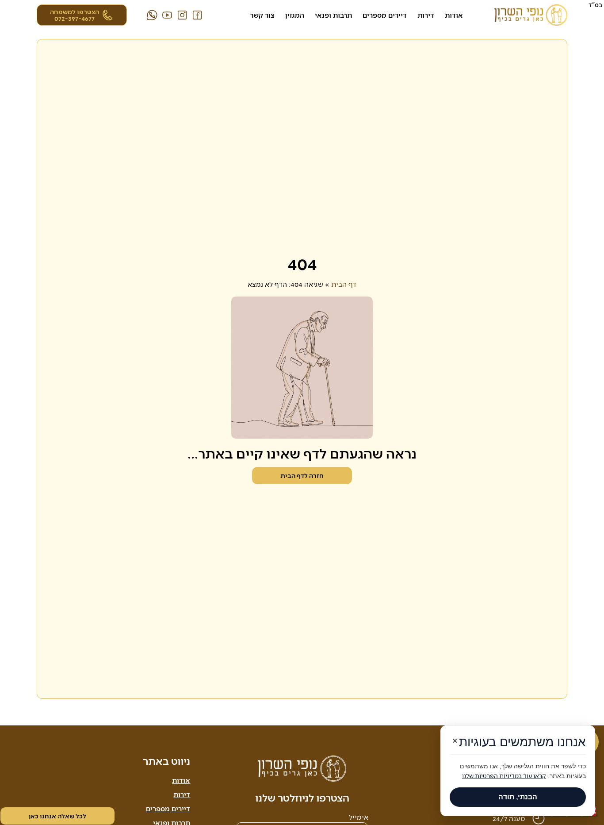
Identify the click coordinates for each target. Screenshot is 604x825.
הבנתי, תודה (517, 797)
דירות (425, 15)
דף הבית (343, 284)
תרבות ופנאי (333, 15)
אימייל (358, 817)
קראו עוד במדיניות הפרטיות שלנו (504, 775)
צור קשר (262, 15)
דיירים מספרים (385, 15)
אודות (454, 15)
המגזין (294, 15)
